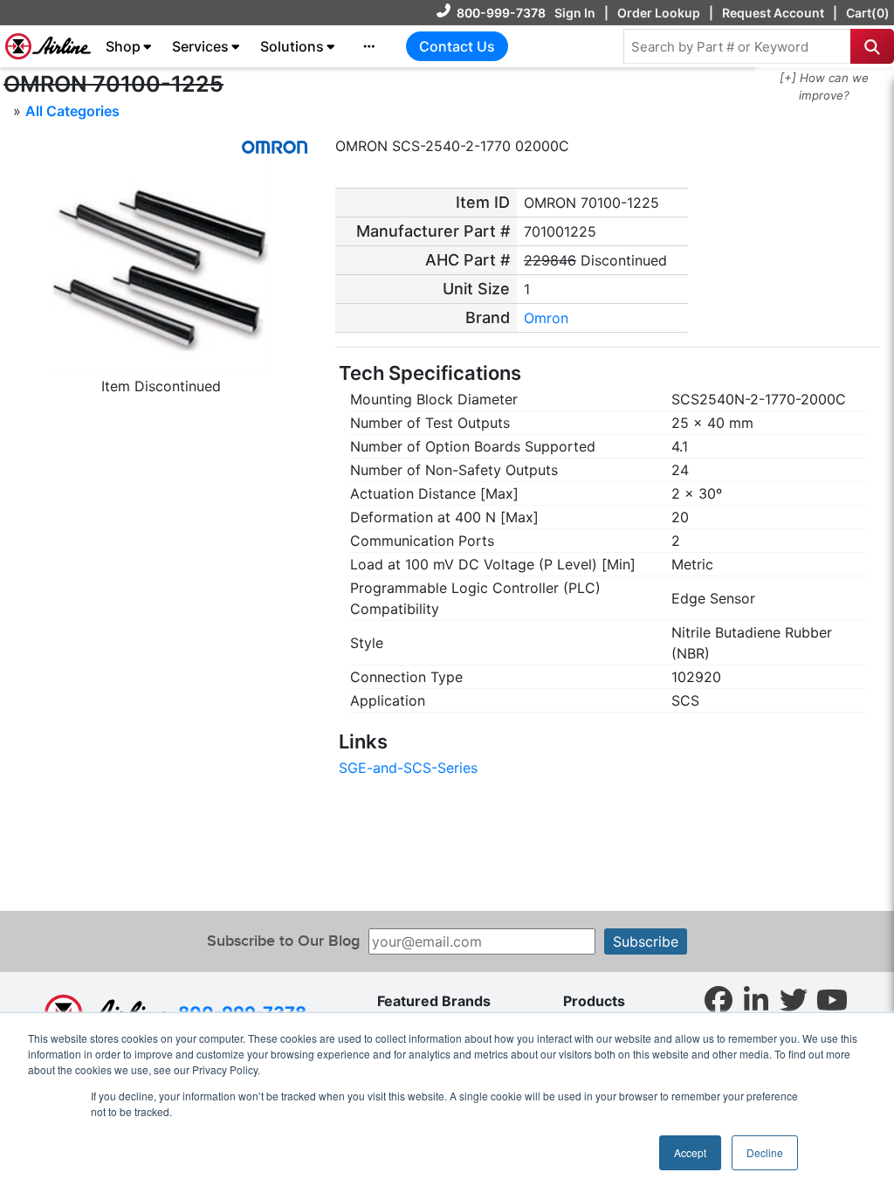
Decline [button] (764, 1152)
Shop (123, 46)
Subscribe (645, 941)
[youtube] (832, 999)
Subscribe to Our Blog (283, 941)
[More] (369, 46)
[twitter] (793, 999)
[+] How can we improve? (824, 86)
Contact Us (457, 46)
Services (200, 46)
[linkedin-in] (756, 999)
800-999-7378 (501, 12)
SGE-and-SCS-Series (408, 767)
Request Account (773, 12)
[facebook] (718, 999)
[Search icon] (872, 46)
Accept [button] (690, 1152)
